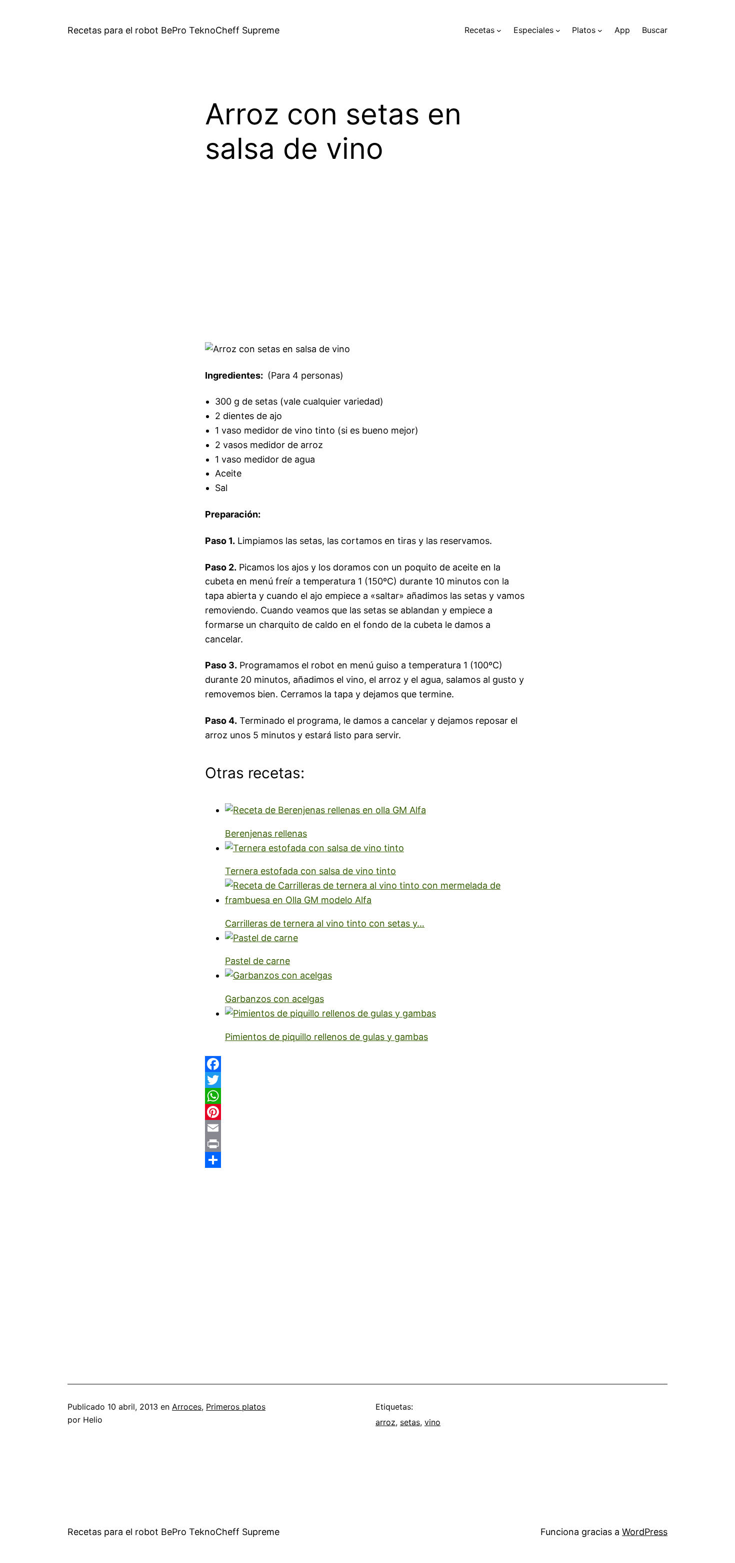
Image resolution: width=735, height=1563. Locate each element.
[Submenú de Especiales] (558, 30)
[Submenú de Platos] (600, 30)
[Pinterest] (367, 1112)
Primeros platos (236, 1407)
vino (432, 1422)
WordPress (645, 1532)
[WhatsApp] (367, 1096)
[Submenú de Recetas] (499, 30)
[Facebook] (367, 1064)
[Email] (367, 1128)
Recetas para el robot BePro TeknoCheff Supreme (174, 30)
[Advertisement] (367, 260)
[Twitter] (367, 1080)
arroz (386, 1422)
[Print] (367, 1144)
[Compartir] (367, 1160)
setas (410, 1422)
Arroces (187, 1407)
